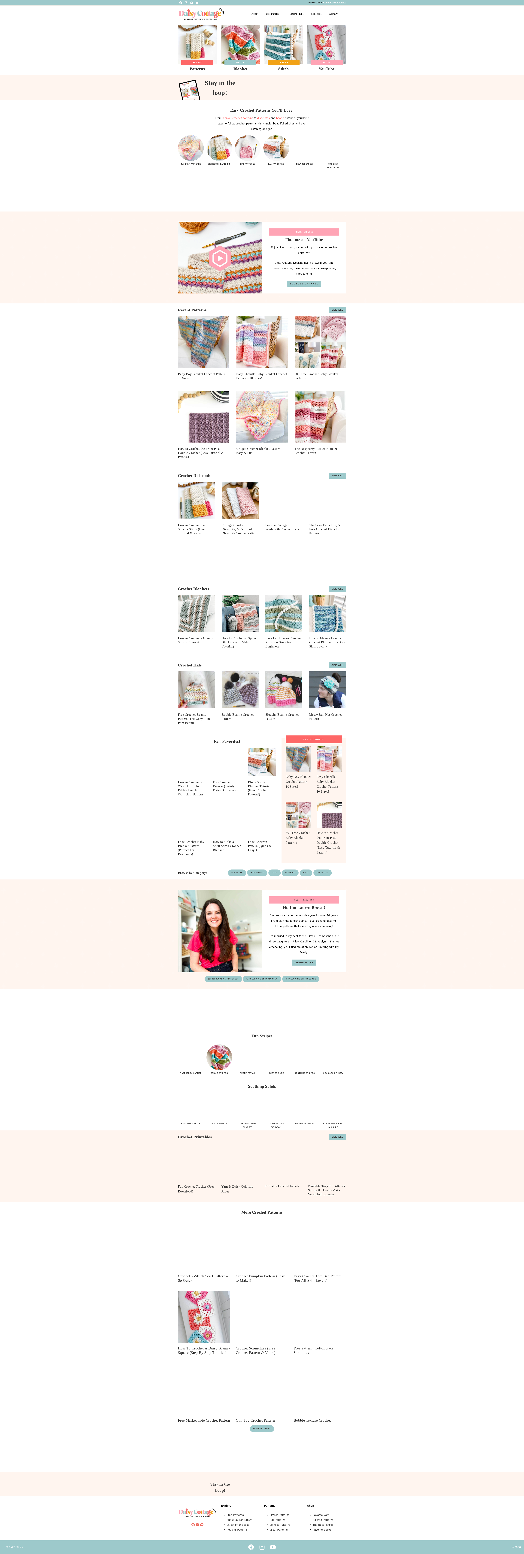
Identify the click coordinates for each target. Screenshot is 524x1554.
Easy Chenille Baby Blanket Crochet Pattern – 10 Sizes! (261, 376)
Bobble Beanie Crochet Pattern (238, 716)
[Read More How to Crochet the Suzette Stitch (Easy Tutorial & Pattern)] (196, 500)
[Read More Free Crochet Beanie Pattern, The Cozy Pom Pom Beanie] (196, 689)
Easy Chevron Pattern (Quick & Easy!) (260, 846)
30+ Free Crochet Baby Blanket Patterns (316, 376)
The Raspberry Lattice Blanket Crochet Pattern (316, 451)
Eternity (333, 13)
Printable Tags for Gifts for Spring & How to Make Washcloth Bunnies (326, 1190)
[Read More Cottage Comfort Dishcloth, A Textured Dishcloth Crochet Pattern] (240, 500)
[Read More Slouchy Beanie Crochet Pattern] (283, 689)
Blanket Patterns (280, 1524)
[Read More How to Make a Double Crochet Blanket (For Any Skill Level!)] (327, 613)
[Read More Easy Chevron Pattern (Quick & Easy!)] (262, 821)
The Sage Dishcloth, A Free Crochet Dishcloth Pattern (325, 529)
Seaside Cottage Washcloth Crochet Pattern (283, 527)
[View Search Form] (344, 13)
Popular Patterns (237, 1529)
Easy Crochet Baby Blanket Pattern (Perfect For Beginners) (191, 848)
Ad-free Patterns (323, 1519)
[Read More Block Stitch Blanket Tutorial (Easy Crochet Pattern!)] (262, 762)
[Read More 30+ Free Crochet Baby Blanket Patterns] (320, 342)
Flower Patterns (279, 1514)
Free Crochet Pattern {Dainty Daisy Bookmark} (225, 786)
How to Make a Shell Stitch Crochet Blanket (227, 846)
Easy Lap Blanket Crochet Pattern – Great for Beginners (283, 642)
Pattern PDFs (296, 13)
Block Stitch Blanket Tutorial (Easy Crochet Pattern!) (259, 788)
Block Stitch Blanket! (334, 3)
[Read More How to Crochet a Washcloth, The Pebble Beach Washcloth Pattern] (192, 762)
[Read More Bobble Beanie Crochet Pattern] (240, 689)
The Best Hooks (323, 1524)
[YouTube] (197, 2)
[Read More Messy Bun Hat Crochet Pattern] (327, 689)
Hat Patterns (277, 1519)
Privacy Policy (14, 1547)
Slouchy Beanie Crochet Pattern (282, 716)
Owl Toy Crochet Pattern (255, 1420)
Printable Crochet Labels (282, 1186)
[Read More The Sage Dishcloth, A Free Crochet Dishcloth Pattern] (327, 500)
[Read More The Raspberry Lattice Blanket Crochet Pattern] (320, 417)
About (254, 13)
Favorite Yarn (321, 1514)
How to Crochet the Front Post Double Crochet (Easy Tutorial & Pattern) (201, 453)
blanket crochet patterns (237, 118)
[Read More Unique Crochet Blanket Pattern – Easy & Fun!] (262, 417)
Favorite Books (322, 1529)
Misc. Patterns (279, 1529)
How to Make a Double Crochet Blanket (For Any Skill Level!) (327, 642)
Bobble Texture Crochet (312, 1420)
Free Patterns (235, 1514)
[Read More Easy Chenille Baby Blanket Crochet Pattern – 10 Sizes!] (262, 342)
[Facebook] (180, 2)
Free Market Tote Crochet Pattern (204, 1420)
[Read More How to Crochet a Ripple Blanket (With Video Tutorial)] (240, 613)
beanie (280, 118)
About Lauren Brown (239, 1519)
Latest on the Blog (238, 1524)
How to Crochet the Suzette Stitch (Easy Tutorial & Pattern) (192, 529)
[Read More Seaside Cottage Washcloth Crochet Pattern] (283, 500)
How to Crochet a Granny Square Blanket (195, 640)
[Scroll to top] (517, 1543)
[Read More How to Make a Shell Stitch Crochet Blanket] (227, 821)
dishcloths (263, 118)
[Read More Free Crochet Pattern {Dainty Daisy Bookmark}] (227, 762)
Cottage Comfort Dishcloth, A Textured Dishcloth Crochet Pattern (239, 529)
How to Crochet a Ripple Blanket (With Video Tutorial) (239, 642)
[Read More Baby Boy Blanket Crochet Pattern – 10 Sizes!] (203, 342)
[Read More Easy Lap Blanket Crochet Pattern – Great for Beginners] (283, 613)
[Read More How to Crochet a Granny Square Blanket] (196, 613)
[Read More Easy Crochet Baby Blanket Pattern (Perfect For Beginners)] (192, 821)
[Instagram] (186, 2)
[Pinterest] (191, 2)
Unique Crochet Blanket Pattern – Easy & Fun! (259, 451)
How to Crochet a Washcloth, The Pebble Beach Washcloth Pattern (190, 788)
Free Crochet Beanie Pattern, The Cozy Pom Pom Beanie (194, 719)
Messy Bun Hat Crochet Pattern (325, 716)
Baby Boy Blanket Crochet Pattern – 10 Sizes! (203, 376)
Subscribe (316, 13)
